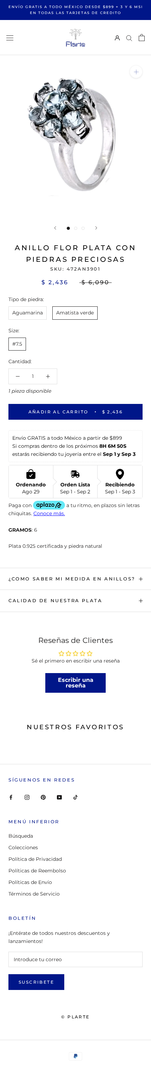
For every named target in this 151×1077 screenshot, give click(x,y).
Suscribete (36, 982)
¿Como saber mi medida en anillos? (71, 578)
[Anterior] (55, 228)
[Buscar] (129, 38)
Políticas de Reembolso (37, 870)
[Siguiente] (96, 228)
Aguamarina (27, 313)
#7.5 (17, 344)
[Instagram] (27, 797)
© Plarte (75, 1016)
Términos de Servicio (34, 894)
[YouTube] (59, 797)
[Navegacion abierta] (9, 37)
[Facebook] (10, 797)
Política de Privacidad (35, 859)
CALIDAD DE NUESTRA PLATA (55, 600)
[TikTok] (75, 797)
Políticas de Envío (30, 882)
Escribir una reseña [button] (75, 683)
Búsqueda (20, 836)
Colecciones (23, 847)
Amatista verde (75, 313)
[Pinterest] (43, 797)
